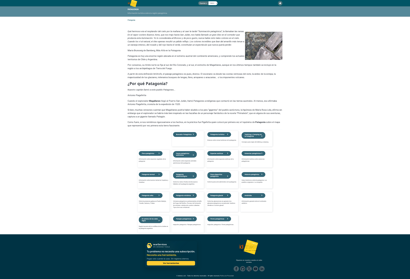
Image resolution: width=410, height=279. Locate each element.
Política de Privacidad (227, 276)
